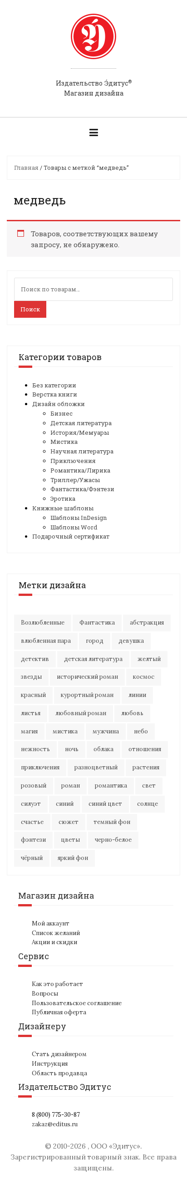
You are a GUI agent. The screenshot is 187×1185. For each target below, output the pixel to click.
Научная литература (81, 451)
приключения (40, 767)
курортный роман (87, 695)
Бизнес (61, 413)
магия (29, 731)
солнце (147, 804)
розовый (33, 785)
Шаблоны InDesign (78, 518)
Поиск (30, 309)
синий (65, 804)
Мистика (64, 441)
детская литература (93, 659)
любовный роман (80, 713)
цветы (70, 840)
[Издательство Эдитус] (93, 45)
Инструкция (50, 1064)
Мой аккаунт (50, 923)
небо (141, 731)
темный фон (112, 822)
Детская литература (81, 423)
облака (103, 749)
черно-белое (113, 840)
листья (30, 713)
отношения (144, 749)
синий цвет (105, 804)
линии (137, 695)
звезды (31, 677)
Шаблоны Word (73, 527)
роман (70, 785)
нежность (35, 749)
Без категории (54, 385)
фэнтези (33, 840)
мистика (65, 731)
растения (146, 767)
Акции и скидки (54, 942)
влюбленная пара (46, 641)
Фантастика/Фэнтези (82, 489)
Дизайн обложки (58, 404)
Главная (26, 167)
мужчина (106, 731)
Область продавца (59, 1073)
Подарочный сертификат (70, 536)
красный (33, 695)
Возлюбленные (42, 622)
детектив (35, 659)
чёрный (32, 858)
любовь (132, 713)
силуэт (31, 804)
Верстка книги (54, 394)
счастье (32, 822)
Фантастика (97, 622)
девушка (131, 641)
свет (149, 785)
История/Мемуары (79, 432)
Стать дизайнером (59, 1054)
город (94, 641)
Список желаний (56, 933)
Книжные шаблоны (63, 508)
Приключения (73, 461)
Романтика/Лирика (80, 470)
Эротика (62, 498)
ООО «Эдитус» (115, 1146)
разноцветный (96, 767)
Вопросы (45, 993)
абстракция (147, 622)
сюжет (69, 822)
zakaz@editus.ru (55, 1124)
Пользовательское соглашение (77, 1003)
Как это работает (57, 984)
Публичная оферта (59, 1012)
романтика (111, 785)
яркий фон (73, 858)
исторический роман (87, 677)
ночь (72, 749)
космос (143, 677)
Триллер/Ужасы (75, 480)
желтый (149, 659)
